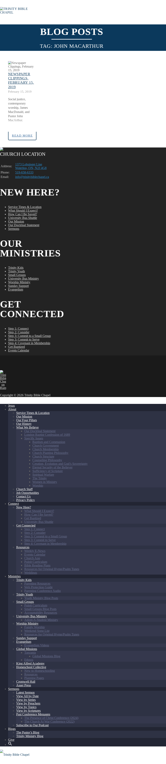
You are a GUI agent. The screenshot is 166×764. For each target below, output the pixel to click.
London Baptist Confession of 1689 (47, 434)
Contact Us (23, 496)
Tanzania (30, 652)
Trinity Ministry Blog (29, 736)
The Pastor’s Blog (27, 732)
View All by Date (27, 696)
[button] (10, 744)
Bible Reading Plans (37, 565)
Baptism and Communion (48, 442)
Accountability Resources (40, 612)
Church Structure (43, 456)
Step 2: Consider (18, 332)
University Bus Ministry (23, 278)
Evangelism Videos (36, 645)
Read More (22, 135)
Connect (13, 503)
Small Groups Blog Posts (40, 609)
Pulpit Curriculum (35, 561)
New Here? (23, 507)
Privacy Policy (25, 500)
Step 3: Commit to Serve (23, 339)
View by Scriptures (28, 710)
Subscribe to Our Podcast (32, 725)
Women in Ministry (44, 482)
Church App (32, 558)
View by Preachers (28, 703)
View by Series (26, 699)
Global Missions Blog (46, 656)
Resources (22, 547)
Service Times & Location (25, 207)
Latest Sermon (25, 692)
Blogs (12, 729)
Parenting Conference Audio (42, 591)
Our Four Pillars (26, 420)
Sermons (13, 228)
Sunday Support (18, 285)
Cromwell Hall (25, 681)
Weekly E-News (34, 551)
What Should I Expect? (23, 210)
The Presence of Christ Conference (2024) (51, 718)
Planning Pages (34, 678)
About (12, 409)
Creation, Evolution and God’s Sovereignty (60, 463)
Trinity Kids (15, 267)
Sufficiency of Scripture (47, 471)
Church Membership (45, 449)
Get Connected (25, 525)
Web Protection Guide (38, 587)
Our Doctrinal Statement (23, 225)
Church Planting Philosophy (50, 453)
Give (11, 739)
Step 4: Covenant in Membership (29, 343)
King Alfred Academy (30, 663)
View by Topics (26, 707)
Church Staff (24, 489)
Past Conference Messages (33, 714)
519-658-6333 (24, 172)
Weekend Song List (36, 630)
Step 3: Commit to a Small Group (29, 336)
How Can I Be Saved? (22, 214)
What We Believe (27, 427)
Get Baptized (16, 346)
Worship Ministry (19, 282)
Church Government (45, 445)
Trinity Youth (16, 271)
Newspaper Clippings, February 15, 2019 (21, 80)
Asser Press (23, 685)
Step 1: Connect (18, 328)
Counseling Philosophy (47, 460)
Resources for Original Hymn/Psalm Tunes (51, 569)
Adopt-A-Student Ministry (41, 620)
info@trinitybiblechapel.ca (32, 177)
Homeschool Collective (31, 667)
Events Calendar (18, 350)
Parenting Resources (37, 583)
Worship (37, 485)
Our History (24, 423)
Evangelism (15, 289)
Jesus (11, 405)
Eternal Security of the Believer (52, 467)
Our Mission (16, 221)
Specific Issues (33, 438)
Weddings (30, 572)
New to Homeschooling (39, 670)
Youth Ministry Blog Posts (41, 598)
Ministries (14, 576)
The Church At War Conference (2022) (49, 721)
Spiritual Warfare (43, 474)
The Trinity (39, 478)
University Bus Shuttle (22, 217)
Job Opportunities (27, 492)
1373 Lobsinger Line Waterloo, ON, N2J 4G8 (31, 166)
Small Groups (17, 275)
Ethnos (28, 660)
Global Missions (26, 649)
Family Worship (34, 627)
